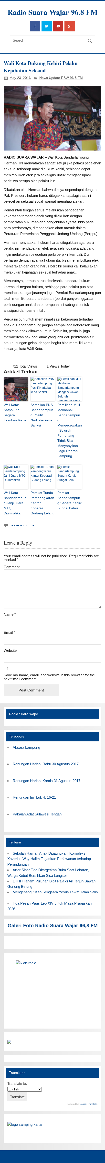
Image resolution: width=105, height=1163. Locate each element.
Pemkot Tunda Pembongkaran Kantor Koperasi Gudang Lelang (42, 503)
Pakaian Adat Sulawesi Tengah (37, 814)
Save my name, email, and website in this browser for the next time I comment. (49, 677)
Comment (12, 567)
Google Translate (88, 1104)
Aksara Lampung (26, 747)
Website (10, 650)
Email (9, 632)
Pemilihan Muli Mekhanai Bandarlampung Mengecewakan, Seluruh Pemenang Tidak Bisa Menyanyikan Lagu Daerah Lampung (69, 430)
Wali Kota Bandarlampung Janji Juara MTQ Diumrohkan (15, 503)
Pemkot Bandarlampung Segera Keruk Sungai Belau (69, 500)
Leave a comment (23, 525)
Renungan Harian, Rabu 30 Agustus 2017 (46, 764)
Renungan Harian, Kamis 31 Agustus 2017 (46, 781)
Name (10, 614)
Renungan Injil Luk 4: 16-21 (34, 797)
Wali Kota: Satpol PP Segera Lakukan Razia (15, 412)
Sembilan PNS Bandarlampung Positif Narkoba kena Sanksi (42, 415)
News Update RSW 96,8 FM (61, 78)
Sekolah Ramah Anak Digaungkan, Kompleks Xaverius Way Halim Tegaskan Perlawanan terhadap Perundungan (49, 859)
